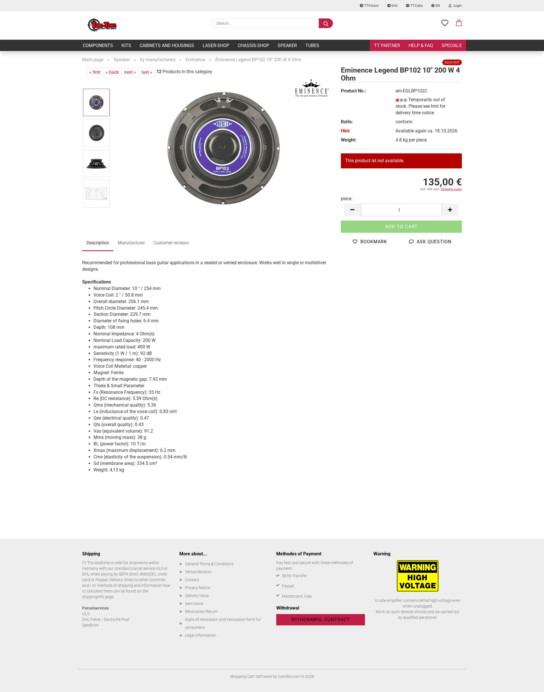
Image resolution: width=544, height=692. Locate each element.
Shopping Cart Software (251, 676)
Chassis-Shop (253, 45)
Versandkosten (198, 572)
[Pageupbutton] (528, 683)
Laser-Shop (216, 45)
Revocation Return (201, 611)
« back (112, 72)
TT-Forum (371, 6)
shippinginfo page (98, 596)
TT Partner (387, 45)
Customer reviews (171, 243)
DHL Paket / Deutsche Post (105, 619)
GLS (85, 613)
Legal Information (200, 635)
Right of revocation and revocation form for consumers (223, 623)
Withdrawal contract (320, 619)
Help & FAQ (421, 45)
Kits (126, 45)
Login (457, 6)
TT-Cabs (416, 6)
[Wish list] (445, 23)
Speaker (287, 45)
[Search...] (326, 23)
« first (94, 72)
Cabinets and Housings (167, 45)
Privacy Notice (197, 587)
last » (146, 72)
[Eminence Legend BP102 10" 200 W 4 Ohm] (223, 148)
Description (97, 243)
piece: (346, 198)
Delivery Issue (197, 595)
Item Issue (194, 603)
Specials (451, 45)
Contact (192, 579)
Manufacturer (131, 243)
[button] (459, 23)
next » (130, 72)
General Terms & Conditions (209, 564)
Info (394, 6)
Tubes (312, 45)
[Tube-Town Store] (102, 25)
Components (98, 45)
